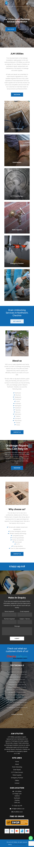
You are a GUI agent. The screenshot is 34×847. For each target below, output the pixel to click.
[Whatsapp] (31, 838)
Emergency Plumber (17, 777)
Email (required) (24, 611)
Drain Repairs (17, 769)
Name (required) (9, 611)
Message (17, 626)
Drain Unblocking (17, 767)
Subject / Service (25, 619)
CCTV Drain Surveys (17, 772)
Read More (11, 29)
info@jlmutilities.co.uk (18, 808)
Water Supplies (17, 775)
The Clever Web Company (19, 844)
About (17, 764)
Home (17, 761)
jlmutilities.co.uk (18, 812)
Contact (17, 783)
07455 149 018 (17, 805)
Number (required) (9, 619)
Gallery (17, 780)
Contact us (22, 29)
